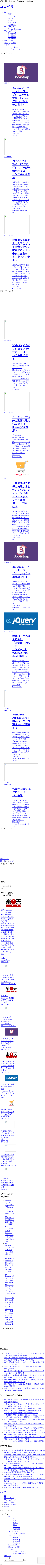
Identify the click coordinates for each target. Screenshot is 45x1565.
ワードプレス (9, 1498)
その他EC (16, 1529)
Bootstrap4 (16, 1539)
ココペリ (7, 1556)
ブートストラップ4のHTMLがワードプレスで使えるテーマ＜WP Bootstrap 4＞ (9, 1317)
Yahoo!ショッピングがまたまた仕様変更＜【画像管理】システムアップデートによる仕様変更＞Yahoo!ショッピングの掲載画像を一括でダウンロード (24, 1411)
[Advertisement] (15, 57)
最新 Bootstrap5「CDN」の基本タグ (9, 1247)
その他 (6, 1506)
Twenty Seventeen (19, 1533)
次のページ (4, 859)
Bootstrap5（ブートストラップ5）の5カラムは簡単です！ (9, 1237)
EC (5, 1496)
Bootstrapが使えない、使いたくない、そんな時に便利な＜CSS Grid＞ (9, 1267)
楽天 (14, 1518)
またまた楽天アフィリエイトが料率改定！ (20, 1360)
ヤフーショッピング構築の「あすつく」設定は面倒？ (24, 1441)
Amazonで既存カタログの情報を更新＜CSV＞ (21, 1487)
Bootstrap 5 (16, 1537)
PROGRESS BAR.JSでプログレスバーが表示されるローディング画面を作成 (9, 1224)
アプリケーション (19, 1553)
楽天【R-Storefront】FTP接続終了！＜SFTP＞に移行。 (24, 1358)
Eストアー (16, 1527)
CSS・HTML (9, 1502)
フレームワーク (10, 1500)
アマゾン (16, 1520)
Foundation (16, 1543)
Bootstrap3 (16, 1541)
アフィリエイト (18, 1551)
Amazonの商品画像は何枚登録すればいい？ (20, 1472)
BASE (15, 1525)
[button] (2, 888)
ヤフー (15, 1523)
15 (11, 861)
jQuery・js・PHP (10, 1504)
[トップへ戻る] (1, 1564)
